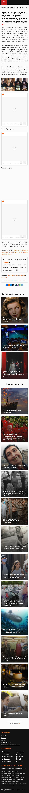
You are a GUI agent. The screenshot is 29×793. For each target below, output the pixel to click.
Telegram (6, 262)
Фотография (21, 280)
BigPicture (11, 7)
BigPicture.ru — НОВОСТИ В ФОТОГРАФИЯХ (13, 768)
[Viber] (18, 285)
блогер (7, 280)
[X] (13, 285)
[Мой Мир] (11, 285)
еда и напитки (22, 7)
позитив (22, 275)
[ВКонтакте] (7, 285)
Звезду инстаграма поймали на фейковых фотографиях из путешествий (14, 252)
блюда (13, 280)
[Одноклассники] (9, 285)
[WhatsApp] (20, 285)
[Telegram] (22, 285)
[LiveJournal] (16, 285)
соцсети (4, 277)
